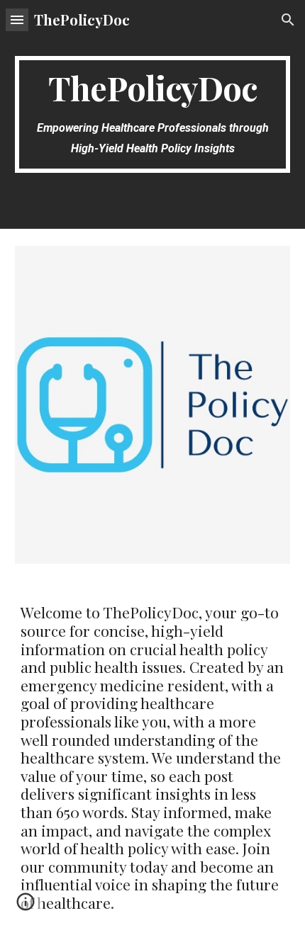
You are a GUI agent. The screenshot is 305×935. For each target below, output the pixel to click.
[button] (17, 19)
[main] (153, 114)
